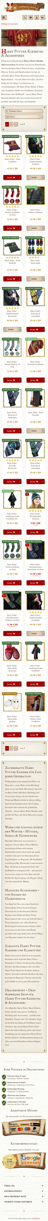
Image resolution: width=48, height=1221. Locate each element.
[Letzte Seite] (16, 124)
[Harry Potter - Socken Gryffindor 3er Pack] (12, 195)
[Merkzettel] (30, 17)
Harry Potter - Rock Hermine (35, 413)
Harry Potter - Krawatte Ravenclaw (12, 465)
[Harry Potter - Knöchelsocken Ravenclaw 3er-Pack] (35, 550)
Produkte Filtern (15, 111)
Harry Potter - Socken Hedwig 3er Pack (12, 364)
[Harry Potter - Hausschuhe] (35, 246)
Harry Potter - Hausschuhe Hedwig (12, 719)
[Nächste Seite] (11, 124)
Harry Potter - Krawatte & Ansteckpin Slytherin (35, 465)
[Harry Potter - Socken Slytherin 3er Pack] (12, 550)
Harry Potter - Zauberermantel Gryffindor (36, 617)
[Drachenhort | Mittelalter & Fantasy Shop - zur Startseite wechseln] (24, 7)
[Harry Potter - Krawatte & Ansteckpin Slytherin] (35, 449)
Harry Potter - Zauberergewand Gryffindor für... (12, 516)
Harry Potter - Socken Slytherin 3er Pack (12, 567)
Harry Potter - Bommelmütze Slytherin (35, 516)
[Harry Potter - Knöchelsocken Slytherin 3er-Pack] (12, 600)
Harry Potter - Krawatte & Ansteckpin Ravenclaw (12, 415)
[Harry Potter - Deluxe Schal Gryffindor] (35, 702)
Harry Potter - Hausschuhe (35, 261)
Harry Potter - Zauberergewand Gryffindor (35, 668)
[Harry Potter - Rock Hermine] (35, 398)
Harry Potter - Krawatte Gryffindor (36, 362)
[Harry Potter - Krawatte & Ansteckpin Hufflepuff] (35, 297)
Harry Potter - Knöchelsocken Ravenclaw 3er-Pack (36, 567)
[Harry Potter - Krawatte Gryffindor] (35, 347)
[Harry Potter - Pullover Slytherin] (35, 195)
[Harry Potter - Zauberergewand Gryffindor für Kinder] (12, 499)
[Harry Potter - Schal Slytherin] (12, 246)
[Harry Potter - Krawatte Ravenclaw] (12, 449)
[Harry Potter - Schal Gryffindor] (12, 145)
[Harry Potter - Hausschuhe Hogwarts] (12, 651)
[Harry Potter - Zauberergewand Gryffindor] (35, 651)
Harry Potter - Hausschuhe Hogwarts (12, 668)
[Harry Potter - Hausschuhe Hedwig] (12, 702)
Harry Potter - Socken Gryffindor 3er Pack (12, 212)
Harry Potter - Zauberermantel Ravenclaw (12, 313)
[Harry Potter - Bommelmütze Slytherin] (35, 499)
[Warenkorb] (42, 17)
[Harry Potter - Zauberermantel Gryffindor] (35, 600)
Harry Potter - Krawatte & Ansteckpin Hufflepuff (35, 313)
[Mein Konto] (36, 17)
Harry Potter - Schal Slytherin (12, 261)
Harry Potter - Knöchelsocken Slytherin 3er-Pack (12, 617)
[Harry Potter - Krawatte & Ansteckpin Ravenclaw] (12, 398)
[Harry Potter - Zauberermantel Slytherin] (35, 145)
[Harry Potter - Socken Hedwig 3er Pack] (12, 347)
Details (34, 177)
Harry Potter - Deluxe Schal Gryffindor (35, 719)
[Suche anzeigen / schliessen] (24, 17)
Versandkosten (35, 1218)
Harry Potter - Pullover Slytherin (35, 211)
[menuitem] (4, 17)
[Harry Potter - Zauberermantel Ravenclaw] (12, 297)
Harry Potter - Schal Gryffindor (12, 160)
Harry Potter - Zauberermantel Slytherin (36, 161)
